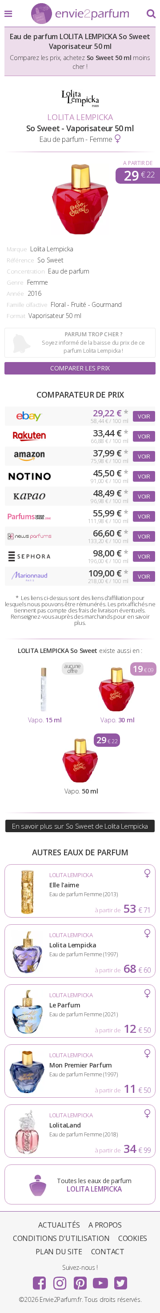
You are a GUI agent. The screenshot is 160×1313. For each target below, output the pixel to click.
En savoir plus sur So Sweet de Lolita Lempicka (80, 826)
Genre (15, 282)
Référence (20, 260)
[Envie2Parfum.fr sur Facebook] (39, 1280)
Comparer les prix (80, 368)
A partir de (137, 163)
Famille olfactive (27, 305)
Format (16, 316)
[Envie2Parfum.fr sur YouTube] (100, 1280)
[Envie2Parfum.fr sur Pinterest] (80, 1280)
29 (139, 175)
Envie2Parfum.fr (80, 14)
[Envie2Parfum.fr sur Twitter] (120, 1280)
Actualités (59, 1225)
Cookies (132, 1238)
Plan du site (59, 1252)
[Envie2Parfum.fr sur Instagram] (59, 1280)
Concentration (25, 271)
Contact (107, 1252)
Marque (17, 249)
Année (15, 294)
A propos (105, 1225)
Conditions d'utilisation (61, 1238)
